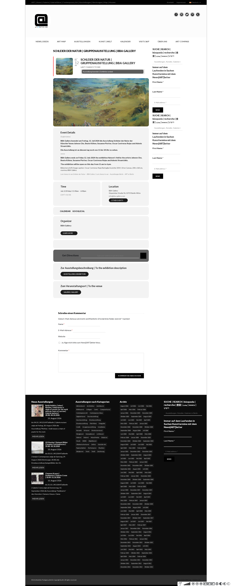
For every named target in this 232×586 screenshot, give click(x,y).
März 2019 (124, 500)
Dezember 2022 (135, 451)
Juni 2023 (141, 444)
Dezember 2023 (146, 437)
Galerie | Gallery (71, 292)
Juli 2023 (133, 444)
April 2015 (139, 549)
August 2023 (124, 444)
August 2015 (137, 546)
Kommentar (63, 350)
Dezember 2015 (125, 542)
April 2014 (124, 556)
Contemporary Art (82, 413)
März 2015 (148, 549)
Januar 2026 (124, 413)
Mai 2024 (131, 434)
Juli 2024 (145, 430)
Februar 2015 (125, 553)
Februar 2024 (125, 437)
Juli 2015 (145, 546)
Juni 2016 (131, 535)
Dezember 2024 (125, 427)
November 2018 (137, 504)
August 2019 (147, 493)
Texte (87, 451)
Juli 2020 (133, 483)
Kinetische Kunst (97, 430)
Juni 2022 (131, 458)
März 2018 (148, 511)
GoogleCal (78, 211)
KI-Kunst (86, 430)
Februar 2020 (142, 486)
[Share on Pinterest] (107, 244)
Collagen (89, 409)
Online (93, 444)
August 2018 (137, 507)
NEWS (84, 441)
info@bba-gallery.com (117, 196)
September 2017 (148, 518)
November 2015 (137, 542)
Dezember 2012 (125, 567)
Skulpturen (79, 451)
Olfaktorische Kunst (82, 444)
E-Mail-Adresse (65, 330)
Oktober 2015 (149, 542)
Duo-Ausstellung (92, 416)
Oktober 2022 (125, 455)
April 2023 (124, 448)
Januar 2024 (135, 437)
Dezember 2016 (135, 528)
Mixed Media (95, 437)
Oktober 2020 (137, 479)
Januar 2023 (124, 451)
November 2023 (125, 441)
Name (61, 324)
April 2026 (124, 409)
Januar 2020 (124, 490)
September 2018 (126, 507)
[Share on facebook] (89, 244)
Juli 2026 (133, 406)
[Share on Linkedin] (101, 244)
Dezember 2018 (125, 504)
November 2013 (147, 560)
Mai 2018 (131, 511)
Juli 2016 (123, 535)
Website (61, 336)
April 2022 (147, 458)
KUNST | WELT (105, 41)
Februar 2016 (133, 539)
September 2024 (126, 430)
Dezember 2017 (146, 514)
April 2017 (124, 525)
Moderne (104, 437)
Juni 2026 (141, 406)
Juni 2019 (131, 497)
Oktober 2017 (137, 518)
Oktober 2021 (149, 465)
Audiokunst (100, 406)
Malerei (78, 437)
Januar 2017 (124, 528)
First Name (158, 82)
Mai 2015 (131, 549)
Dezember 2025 (135, 413)
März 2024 (148, 434)
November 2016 (147, 528)
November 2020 (125, 479)
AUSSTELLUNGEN (82, 41)
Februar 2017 (142, 525)
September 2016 (136, 532)
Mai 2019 (139, 497)
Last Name (157, 91)
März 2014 (132, 556)
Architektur (90, 406)
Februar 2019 (133, 500)
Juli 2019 (123, 497)
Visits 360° (144, 41)
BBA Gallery (66, 225)
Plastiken (101, 448)
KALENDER (125, 41)
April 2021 (139, 472)
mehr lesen (38, 436)
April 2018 (139, 511)
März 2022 (124, 462)
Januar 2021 (135, 476)
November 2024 (137, 427)
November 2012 (137, 567)
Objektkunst (92, 441)
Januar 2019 (143, 500)
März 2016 (124, 539)
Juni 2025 (131, 420)
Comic (96, 409)
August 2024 (137, 430)
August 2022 (147, 455)
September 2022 (136, 455)
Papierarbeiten (81, 448)
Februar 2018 (125, 514)
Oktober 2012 (149, 567)
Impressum (181, 2)
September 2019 (136, 493)
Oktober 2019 (125, 493)
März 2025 (124, 423)
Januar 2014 (124, 560)
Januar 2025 (143, 423)
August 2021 (137, 469)
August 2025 (147, 416)
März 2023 (132, 448)
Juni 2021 (123, 472)
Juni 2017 (141, 521)
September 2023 (148, 441)
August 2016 (147, 532)
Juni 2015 (123, 549)
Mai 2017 (149, 521)
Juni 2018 (123, 511)
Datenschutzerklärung (183, 580)
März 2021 (148, 472)
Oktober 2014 (135, 553)
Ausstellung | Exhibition (75, 274)
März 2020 (132, 486)
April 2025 (147, 420)
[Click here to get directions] (143, 256)
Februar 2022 (133, 462)
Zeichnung (100, 451)
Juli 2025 (123, 420)
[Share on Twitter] (95, 244)
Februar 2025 (133, 423)
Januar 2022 (143, 462)
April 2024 (139, 434)
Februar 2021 (125, 476)
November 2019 (147, 490)
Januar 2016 (143, 539)
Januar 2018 (135, 514)
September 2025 (136, 416)
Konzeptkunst (90, 434)
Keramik (79, 430)
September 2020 (148, 479)
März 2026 (132, 409)
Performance (92, 448)
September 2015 (126, 546)
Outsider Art (102, 444)
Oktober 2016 (125, 532)
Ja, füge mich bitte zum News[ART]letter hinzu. (80, 342)
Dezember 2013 (135, 560)
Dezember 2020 (146, 476)
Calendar (65, 211)
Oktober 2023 (137, 441)
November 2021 (137, 465)
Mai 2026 (149, 406)
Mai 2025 (139, 420)
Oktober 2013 (125, 563)
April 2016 (147, 535)
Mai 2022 (139, 458)
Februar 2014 (142, 556)
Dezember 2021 (125, 465)
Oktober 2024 (149, 427)
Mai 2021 (131, 472)
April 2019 (147, 497)
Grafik (78, 427)
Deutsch (195, 2)
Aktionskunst (80, 406)
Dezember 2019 (135, 490)
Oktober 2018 (149, 504)
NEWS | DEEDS (42, 41)
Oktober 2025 (125, 416)
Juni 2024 (123, 434)
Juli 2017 (133, 521)
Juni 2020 (141, 483)
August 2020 (124, 483)
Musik (78, 441)
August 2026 (124, 406)
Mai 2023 (149, 444)
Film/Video (93, 423)
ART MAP (61, 41)
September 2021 (126, 469)
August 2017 (124, 521)
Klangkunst (79, 434)
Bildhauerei (80, 409)
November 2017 (125, 518)
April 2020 (124, 486)
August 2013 (147, 563)
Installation (101, 427)
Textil (93, 451)
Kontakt (170, 2)
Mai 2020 (149, 483)
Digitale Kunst (80, 416)
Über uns (162, 41)
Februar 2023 (142, 448)
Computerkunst (105, 409)
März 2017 (132, 525)
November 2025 (147, 413)
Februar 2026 (142, 409)
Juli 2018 (145, 507)
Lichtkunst (100, 434)
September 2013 (136, 563)
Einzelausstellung (95, 420)
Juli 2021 (145, 469)
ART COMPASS (182, 41)
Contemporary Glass (96, 413)
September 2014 (147, 553)
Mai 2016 (139, 535)
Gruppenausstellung (89, 427)
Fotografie (102, 423)
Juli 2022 (123, 458)
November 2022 (147, 451)
